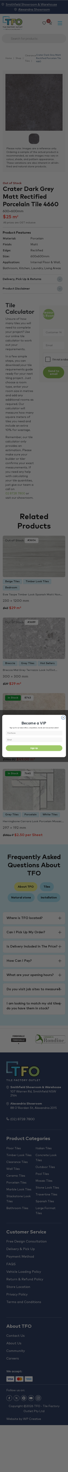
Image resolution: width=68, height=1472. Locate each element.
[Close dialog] (63, 718)
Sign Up (34, 748)
